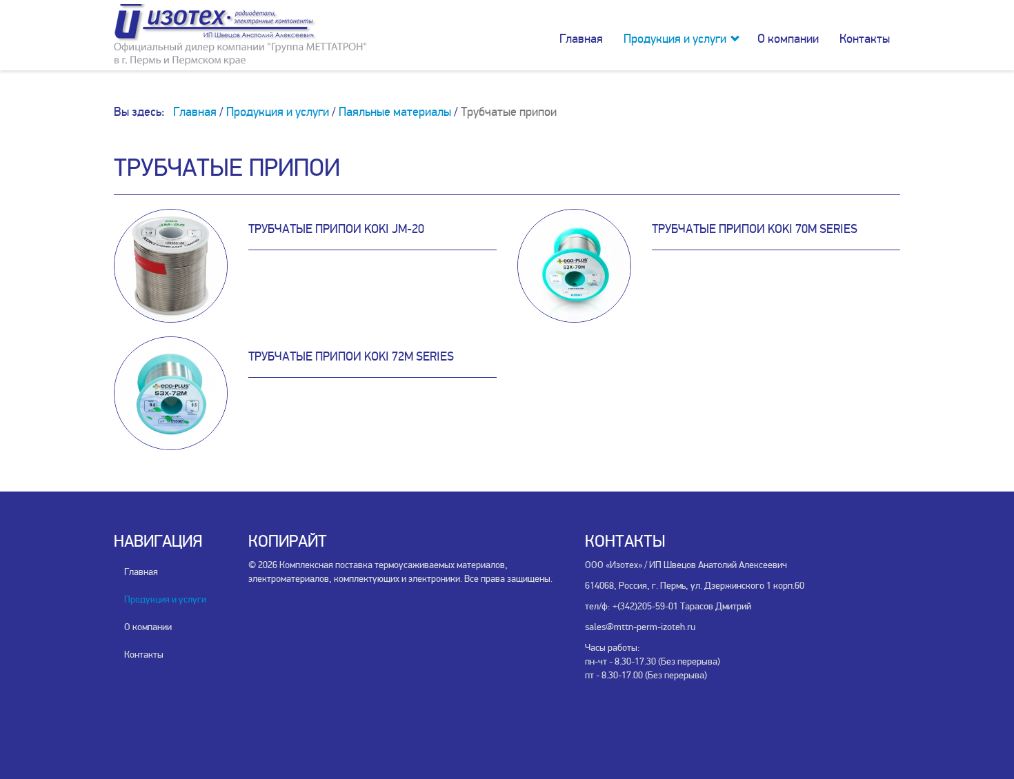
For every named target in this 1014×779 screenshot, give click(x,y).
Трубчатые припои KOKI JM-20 (336, 228)
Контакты (864, 38)
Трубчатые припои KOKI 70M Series (754, 228)
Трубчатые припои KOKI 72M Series (351, 356)
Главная (581, 38)
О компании (788, 38)
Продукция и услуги (675, 38)
